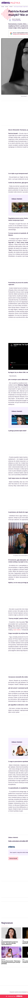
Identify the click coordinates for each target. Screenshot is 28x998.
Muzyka (6, 6)
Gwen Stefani (17, 630)
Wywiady (11, 6)
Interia (2, 6)
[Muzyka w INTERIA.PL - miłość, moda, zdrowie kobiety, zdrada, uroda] (15, 3)
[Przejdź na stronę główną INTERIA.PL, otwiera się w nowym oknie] (6, 3)
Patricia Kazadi (13, 858)
